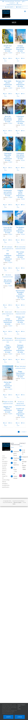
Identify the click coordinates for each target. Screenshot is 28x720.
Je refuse (19, 716)
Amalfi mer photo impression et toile (8, 48)
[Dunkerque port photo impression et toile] (7, 181)
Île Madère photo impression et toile (20, 230)
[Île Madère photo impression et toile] (20, 218)
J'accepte (8, 716)
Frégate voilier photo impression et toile (20, 193)
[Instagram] (20, 475)
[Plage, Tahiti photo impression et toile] (20, 367)
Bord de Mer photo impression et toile (8, 119)
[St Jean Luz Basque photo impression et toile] (20, 403)
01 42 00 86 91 (23, 452)
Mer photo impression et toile (8, 281)
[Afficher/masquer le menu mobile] (25, 11)
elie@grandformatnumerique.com (24, 457)
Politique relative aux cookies (19, 707)
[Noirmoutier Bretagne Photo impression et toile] (20, 281)
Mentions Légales (17, 502)
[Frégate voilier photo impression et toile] (20, 181)
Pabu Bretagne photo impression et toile (8, 348)
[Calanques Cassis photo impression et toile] (20, 107)
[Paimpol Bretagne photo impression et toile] (20, 340)
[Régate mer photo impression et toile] (7, 402)
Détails (11, 58)
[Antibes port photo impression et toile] (20, 36)
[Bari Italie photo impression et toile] (7, 71)
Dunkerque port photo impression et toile (8, 193)
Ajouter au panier (5, 59)
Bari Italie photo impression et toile (8, 83)
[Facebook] (24, 475)
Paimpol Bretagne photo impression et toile (20, 348)
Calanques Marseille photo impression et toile (8, 156)
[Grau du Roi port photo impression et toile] (7, 218)
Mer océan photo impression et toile (20, 254)
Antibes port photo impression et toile (20, 48)
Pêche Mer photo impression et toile (8, 384)
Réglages (23, 704)
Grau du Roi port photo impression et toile (7, 230)
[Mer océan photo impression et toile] (20, 248)
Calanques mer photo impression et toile (20, 156)
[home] (6, 443)
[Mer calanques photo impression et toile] (7, 249)
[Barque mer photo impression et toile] (20, 71)
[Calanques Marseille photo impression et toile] (7, 144)
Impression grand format (15, 453)
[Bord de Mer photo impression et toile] (7, 107)
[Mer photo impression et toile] (7, 276)
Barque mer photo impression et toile (20, 83)
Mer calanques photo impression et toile (8, 257)
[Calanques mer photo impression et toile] (20, 144)
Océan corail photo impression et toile (7, 321)
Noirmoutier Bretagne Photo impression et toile (20, 294)
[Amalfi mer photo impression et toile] (7, 36)
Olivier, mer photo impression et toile (20, 319)
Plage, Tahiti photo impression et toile (20, 374)
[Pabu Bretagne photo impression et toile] (7, 340)
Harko (14, 504)
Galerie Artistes (15, 477)
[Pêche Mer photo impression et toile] (7, 373)
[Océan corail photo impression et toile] (7, 314)
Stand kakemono (15, 464)
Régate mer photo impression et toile (8, 409)
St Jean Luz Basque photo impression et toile (20, 412)
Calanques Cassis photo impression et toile (20, 119)
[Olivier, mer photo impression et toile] (20, 313)
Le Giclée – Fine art (15, 470)
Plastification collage (15, 459)
